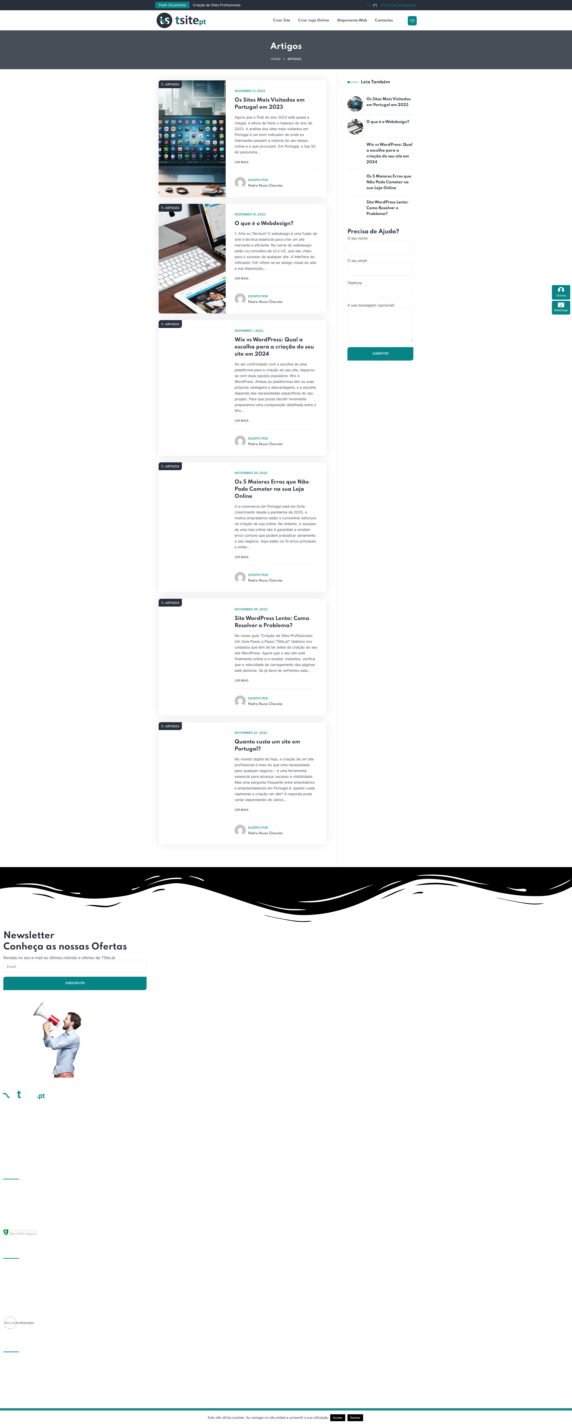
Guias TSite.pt (20, 1276)
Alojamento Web (23, 1205)
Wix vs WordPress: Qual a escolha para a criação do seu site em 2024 (274, 347)
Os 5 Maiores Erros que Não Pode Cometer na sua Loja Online (272, 489)
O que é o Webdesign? (264, 223)
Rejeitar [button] (355, 1417)
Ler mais (241, 162)
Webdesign (18, 1214)
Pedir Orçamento (172, 5)
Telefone (354, 283)
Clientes (561, 295)
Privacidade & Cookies (28, 1309)
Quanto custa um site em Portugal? (267, 745)
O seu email (357, 260)
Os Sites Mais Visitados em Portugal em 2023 (270, 103)
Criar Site (17, 1189)
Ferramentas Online (25, 1222)
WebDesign (561, 310)
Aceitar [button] (338, 1417)
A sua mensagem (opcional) (371, 305)
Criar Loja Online (23, 1197)
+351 (7, 1370)
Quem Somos (20, 1268)
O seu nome (357, 238)
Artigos (172, 84)
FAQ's (14, 1293)
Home (276, 59)
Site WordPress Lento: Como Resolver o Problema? (272, 622)
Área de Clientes (23, 1285)
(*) (375, 5)
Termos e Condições (26, 1301)
